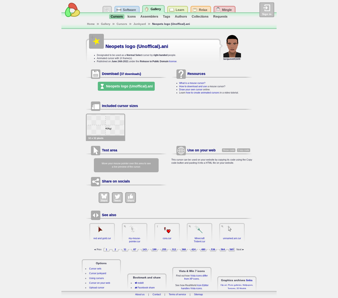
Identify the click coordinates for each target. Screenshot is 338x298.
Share (104, 200)
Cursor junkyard (97, 273)
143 (145, 249)
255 (164, 249)
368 (184, 249)
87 (134, 249)
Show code (229, 150)
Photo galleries (234, 285)
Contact (157, 294)
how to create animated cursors (202, 92)
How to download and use (193, 86)
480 (203, 249)
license (173, 61)
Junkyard (139, 23)
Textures (231, 288)
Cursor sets (95, 268)
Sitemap (198, 294)
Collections (200, 16)
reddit (141, 283)
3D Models (241, 288)
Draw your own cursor (190, 89)
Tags (166, 16)
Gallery (105, 23)
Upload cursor (96, 287)
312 (174, 249)
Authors (181, 16)
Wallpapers (248, 285)
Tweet (117, 200)
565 (232, 249)
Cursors (117, 16)
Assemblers (149, 16)
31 (125, 249)
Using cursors (96, 278)
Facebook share (146, 287)
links (249, 280)
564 (223, 249)
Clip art (223, 285)
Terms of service (177, 294)
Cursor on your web (99, 283)
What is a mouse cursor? (192, 83)
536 (213, 249)
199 (154, 249)
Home (91, 23)
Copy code (243, 150)
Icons (132, 16)
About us (140, 294)
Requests (220, 16)
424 (193, 249)
